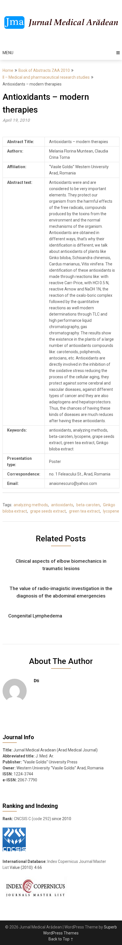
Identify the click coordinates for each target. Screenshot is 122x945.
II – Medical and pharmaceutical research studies (46, 77)
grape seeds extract (48, 511)
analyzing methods (31, 505)
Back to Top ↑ (61, 939)
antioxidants (62, 505)
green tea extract (84, 511)
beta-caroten (88, 505)
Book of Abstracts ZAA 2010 (44, 70)
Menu (8, 52)
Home (8, 70)
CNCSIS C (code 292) (32, 818)
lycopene (111, 511)
